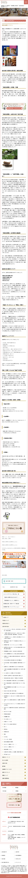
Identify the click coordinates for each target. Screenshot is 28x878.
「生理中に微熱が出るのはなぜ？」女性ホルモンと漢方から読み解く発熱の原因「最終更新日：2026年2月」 (14, 633)
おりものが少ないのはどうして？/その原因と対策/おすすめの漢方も (14, 704)
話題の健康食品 (5, 778)
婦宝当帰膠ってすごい (8, 749)
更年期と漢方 (6, 731)
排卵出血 (5, 729)
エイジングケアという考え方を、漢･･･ (12, 594)
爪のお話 (5, 736)
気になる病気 (5, 760)
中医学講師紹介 (19, 855)
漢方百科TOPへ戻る (14, 587)
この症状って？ (5, 617)
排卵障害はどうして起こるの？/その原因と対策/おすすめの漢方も (14, 696)
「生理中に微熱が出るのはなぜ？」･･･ (12, 597)
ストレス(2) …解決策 (8, 739)
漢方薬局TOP (4, 851)
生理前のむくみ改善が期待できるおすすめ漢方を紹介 (14, 666)
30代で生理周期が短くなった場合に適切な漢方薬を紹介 (14, 653)
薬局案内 (3, 855)
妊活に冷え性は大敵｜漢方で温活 (10, 690)
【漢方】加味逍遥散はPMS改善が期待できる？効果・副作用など (14, 670)
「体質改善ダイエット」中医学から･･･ (12, 600)
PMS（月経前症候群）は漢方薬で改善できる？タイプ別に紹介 (14, 683)
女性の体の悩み (21, 5)
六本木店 (4, 791)
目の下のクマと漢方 (7, 711)
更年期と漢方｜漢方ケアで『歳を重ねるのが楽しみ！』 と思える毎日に (14, 641)
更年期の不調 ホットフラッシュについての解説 (13, 644)
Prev (3, 587)
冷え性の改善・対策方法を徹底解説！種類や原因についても (14, 663)
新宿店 (16, 787)
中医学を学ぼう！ (6, 623)
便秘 (5, 734)
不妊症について (5, 620)
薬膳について (5, 775)
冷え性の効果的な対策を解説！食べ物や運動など (13, 660)
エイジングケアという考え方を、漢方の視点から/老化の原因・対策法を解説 (15, 630)
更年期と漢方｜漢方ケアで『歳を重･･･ (12, 603)
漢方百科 (17, 851)
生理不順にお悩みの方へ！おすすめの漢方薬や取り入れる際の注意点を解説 (14, 648)
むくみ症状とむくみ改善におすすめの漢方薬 (12, 673)
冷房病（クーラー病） (8, 721)
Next (24, 587)
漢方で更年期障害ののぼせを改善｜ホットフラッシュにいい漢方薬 (14, 687)
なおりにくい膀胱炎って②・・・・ (10, 744)
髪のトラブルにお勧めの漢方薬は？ (10, 724)
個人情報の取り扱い (5, 862)
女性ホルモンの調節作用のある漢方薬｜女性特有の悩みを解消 (14, 708)
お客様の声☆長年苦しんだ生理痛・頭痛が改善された (14, 751)
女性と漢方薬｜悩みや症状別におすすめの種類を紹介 (14, 693)
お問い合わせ (18, 858)
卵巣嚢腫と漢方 (7, 716)
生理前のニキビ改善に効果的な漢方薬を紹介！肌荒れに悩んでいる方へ (14, 657)
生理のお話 (4, 763)
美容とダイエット (6, 772)
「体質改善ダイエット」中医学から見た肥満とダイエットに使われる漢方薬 (14, 637)
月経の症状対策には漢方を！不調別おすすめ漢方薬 (13, 678)
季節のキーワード (6, 757)
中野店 (16, 791)
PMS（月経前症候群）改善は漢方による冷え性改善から (14, 680)
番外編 (3, 766)
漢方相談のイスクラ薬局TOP (5, 5)
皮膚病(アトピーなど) (7, 769)
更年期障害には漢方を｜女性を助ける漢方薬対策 (13, 651)
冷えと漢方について (7, 719)
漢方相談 (3, 858)
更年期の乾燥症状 (7, 714)
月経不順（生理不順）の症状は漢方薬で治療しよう (13, 675)
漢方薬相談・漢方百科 (14, 5)
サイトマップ (18, 862)
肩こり (5, 726)
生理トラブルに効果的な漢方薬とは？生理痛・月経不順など (14, 700)
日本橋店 (4, 787)
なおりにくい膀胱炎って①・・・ (10, 746)
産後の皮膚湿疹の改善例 (8, 741)
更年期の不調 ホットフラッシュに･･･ (12, 606)
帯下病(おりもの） (7, 754)
